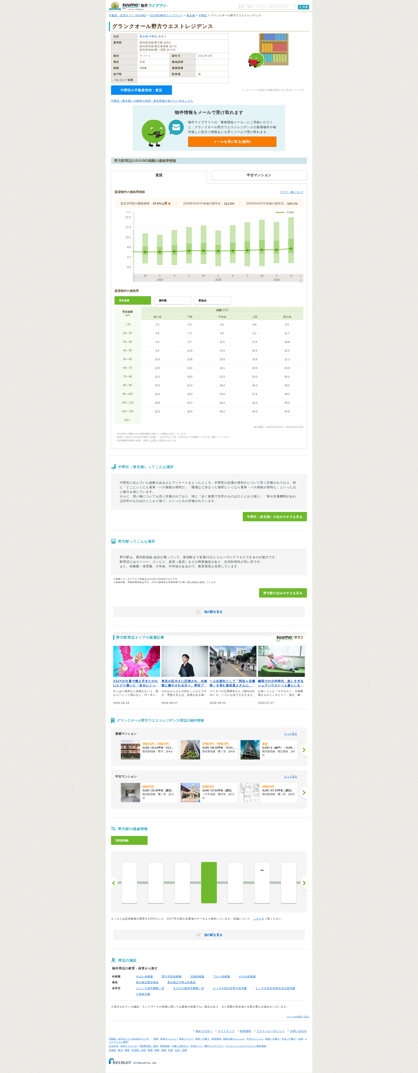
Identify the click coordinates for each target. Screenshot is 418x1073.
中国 (170, 1050)
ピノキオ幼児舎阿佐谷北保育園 (275, 988)
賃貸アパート (186, 1039)
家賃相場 (216, 1039)
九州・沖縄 (181, 1050)
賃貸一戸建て (202, 1039)
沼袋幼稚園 (197, 976)
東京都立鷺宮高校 (147, 982)
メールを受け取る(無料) (232, 141)
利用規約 (245, 1031)
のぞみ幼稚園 (247, 976)
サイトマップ (226, 1031)
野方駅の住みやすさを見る (283, 593)
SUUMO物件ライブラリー (166, 15)
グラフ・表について (291, 192)
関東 (127, 1050)
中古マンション (255, 1039)
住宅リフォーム (128, 1046)
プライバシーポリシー (270, 1031)
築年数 (163, 300)
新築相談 (165, 1046)
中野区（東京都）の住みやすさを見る (275, 516)
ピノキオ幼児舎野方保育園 (230, 988)
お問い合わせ (298, 1031)
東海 (150, 1050)
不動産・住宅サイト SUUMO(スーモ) (129, 1039)
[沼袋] (182, 882)
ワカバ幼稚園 (221, 976)
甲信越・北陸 (138, 1050)
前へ (114, 883)
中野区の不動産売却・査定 (141, 90)
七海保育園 (143, 994)
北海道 (112, 1050)
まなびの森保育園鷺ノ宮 (188, 988)
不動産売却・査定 (148, 1046)
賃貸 (155, 1039)
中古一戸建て (289, 1039)
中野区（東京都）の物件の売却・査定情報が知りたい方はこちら (152, 100)
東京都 (191, 15)
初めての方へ (204, 1031)
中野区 (203, 15)
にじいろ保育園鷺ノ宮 (150, 988)
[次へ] (303, 749)
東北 (120, 1050)
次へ (303, 883)
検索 (305, 6)
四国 (163, 1050)
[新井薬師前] (155, 882)
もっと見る (290, 733)
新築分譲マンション (234, 1039)
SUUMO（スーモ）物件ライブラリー (138, 6)
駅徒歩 (203, 300)
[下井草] (288, 882)
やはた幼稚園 (144, 976)
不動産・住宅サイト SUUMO (127, 15)
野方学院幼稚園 (172, 976)
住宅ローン (196, 1046)
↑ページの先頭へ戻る (297, 1016)
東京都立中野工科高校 (181, 982)
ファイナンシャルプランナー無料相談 (246, 1046)
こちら (257, 918)
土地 (300, 1039)
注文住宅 (113, 1046)
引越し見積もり (180, 1046)
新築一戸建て (272, 1039)
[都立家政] (235, 882)
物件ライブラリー (214, 1046)
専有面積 (124, 300)
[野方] (209, 882)
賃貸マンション (168, 1039)
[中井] (129, 882)
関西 (157, 1050)
